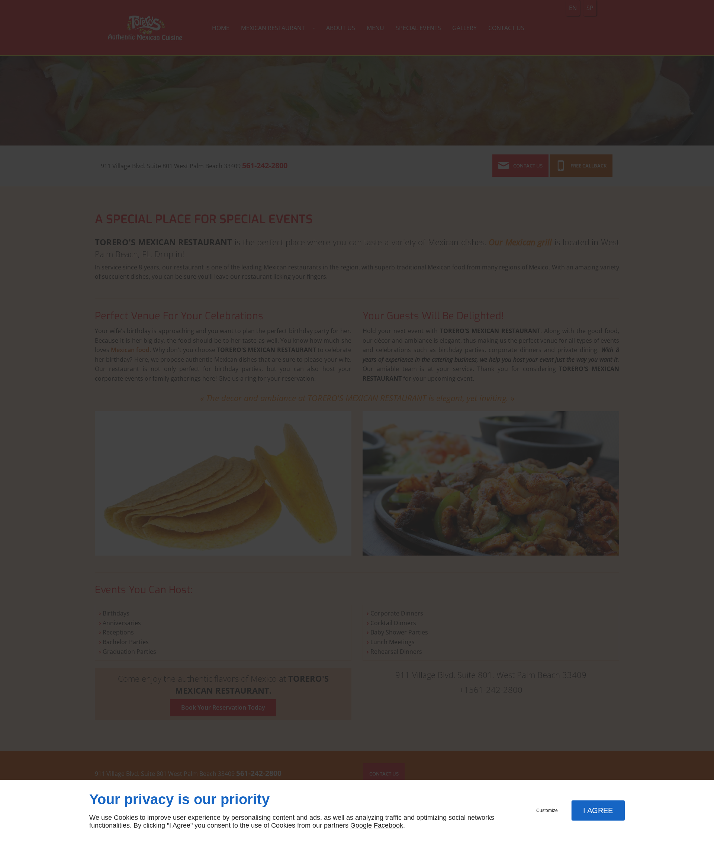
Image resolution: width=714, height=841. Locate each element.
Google (361, 825)
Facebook (388, 825)
